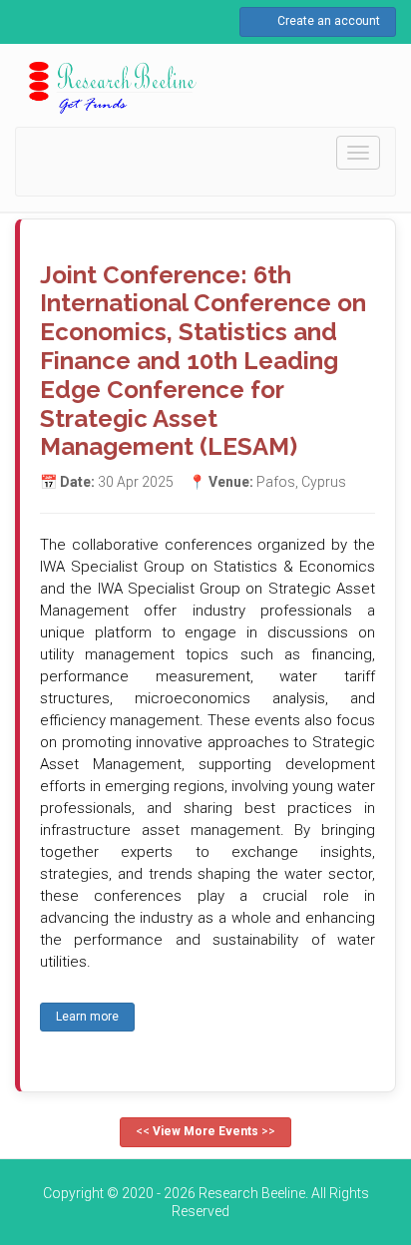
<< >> (205, 1131)
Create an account (327, 21)
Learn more (87, 1017)
